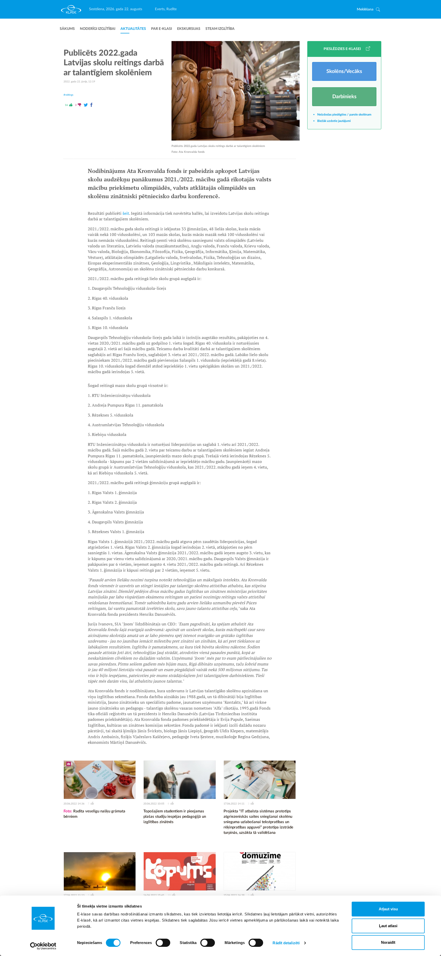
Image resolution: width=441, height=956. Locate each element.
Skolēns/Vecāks (344, 71)
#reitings (68, 95)
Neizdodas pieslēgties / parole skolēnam (344, 114)
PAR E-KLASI (161, 29)
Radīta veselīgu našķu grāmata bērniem (94, 814)
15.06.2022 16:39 (234, 895)
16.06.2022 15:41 (153, 895)
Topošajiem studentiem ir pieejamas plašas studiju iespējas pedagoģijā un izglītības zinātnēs (174, 816)
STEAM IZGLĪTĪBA (220, 29)
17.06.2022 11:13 (74, 895)
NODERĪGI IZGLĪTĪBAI (97, 29)
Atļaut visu (388, 909)
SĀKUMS (67, 29)
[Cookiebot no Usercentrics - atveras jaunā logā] (43, 946)
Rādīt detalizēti (286, 943)
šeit (125, 213)
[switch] (163, 943)
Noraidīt (388, 942)
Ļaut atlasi (388, 926)
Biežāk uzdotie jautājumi (334, 120)
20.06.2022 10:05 (153, 803)
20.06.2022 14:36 (74, 803)
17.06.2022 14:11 (234, 803)
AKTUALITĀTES (133, 29)
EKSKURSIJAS (188, 29)
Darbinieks (344, 96)
